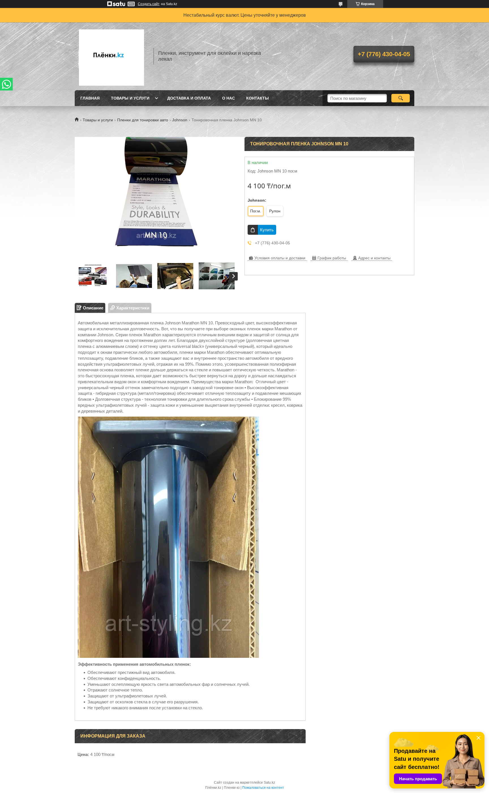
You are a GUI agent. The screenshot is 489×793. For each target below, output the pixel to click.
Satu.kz (269, 783)
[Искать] (400, 98)
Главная (90, 98)
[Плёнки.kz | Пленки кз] (111, 56)
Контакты (257, 98)
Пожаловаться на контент (263, 788)
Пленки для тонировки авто (142, 120)
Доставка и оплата (189, 98)
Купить (267, 229)
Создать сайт (149, 4)
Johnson (179, 120)
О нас (228, 98)
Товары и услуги (130, 98)
